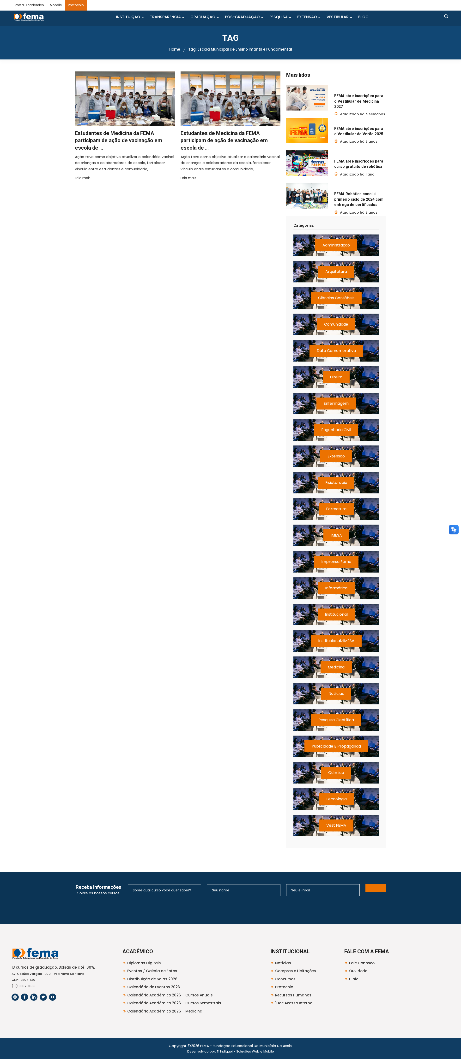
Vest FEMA (336, 825)
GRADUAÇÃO (202, 17)
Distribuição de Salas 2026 (152, 979)
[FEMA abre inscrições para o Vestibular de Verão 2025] (307, 130)
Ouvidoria (358, 970)
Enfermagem (336, 403)
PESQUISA (278, 17)
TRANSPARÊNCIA (165, 17)
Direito (336, 377)
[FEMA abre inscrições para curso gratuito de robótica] (307, 163)
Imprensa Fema (336, 561)
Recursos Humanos (293, 995)
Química (336, 772)
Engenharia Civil (336, 430)
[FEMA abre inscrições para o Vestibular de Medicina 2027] (307, 97)
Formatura (336, 509)
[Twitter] (43, 997)
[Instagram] (15, 997)
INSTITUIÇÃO (128, 17)
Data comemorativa (336, 350)
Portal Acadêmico (29, 5)
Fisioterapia (336, 482)
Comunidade (336, 324)
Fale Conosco (362, 962)
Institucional (336, 614)
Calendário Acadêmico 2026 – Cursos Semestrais (174, 1003)
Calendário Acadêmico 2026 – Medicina (164, 1011)
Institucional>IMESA (336, 641)
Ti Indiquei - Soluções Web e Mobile (245, 1051)
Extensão (336, 456)
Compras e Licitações (295, 970)
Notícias (336, 693)
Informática (336, 588)
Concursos (285, 979)
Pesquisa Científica (336, 720)
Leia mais (83, 178)
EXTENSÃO (307, 17)
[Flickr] (52, 997)
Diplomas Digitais (144, 962)
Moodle (56, 5)
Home (174, 49)
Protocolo (76, 5)
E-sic (353, 979)
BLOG (363, 17)
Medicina (336, 667)
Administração (336, 245)
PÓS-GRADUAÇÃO (242, 17)
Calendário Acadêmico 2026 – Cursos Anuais (170, 995)
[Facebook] (24, 997)
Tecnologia (336, 799)
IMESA (336, 535)
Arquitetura (336, 271)
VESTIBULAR (338, 17)
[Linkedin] (33, 997)
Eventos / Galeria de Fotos (152, 970)
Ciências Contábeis (336, 298)
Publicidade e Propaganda (336, 746)
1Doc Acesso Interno (293, 1003)
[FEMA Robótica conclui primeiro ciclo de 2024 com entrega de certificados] (307, 195)
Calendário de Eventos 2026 (153, 986)
